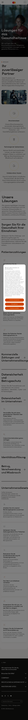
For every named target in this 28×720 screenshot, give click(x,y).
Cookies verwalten (14, 308)
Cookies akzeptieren (14, 300)
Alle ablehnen (14, 304)
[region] (14, 288)
